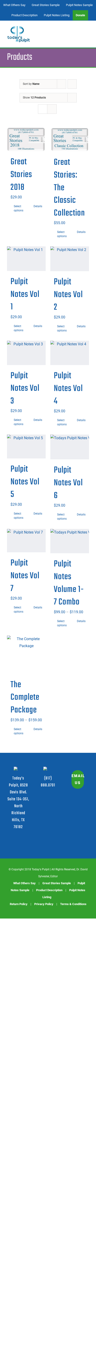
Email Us (78, 779)
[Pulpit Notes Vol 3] (26, 353)
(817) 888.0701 (48, 782)
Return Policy (18, 904)
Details (38, 206)
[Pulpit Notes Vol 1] (26, 258)
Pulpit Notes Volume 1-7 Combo (69, 583)
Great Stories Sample (56, 883)
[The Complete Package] (26, 655)
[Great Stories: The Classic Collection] (69, 140)
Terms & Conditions (73, 904)
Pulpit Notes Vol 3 (24, 388)
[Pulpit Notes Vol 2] (69, 258)
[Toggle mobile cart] (79, 31)
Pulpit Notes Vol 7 (24, 575)
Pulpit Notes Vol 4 (68, 388)
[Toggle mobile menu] (87, 31)
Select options (18, 208)
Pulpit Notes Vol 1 (24, 294)
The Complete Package (24, 697)
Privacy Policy (43, 904)
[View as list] (51, 109)
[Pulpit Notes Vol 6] (69, 447)
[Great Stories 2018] (26, 139)
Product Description (49, 890)
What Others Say (24, 883)
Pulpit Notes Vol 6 (68, 482)
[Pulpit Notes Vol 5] (26, 446)
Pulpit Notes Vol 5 (24, 482)
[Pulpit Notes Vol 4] (69, 353)
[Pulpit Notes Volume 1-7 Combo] (69, 541)
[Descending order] (72, 84)
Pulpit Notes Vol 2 (68, 294)
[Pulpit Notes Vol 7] (26, 540)
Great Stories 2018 (21, 174)
